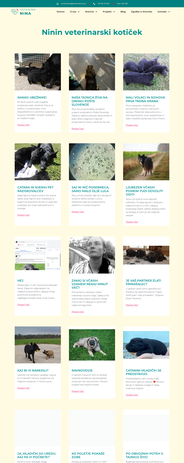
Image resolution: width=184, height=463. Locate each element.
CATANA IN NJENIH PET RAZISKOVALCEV (35, 189)
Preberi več (23, 125)
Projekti (107, 11)
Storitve (89, 11)
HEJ (20, 280)
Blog (123, 11)
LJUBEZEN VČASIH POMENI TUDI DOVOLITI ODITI (144, 191)
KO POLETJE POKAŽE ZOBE (88, 455)
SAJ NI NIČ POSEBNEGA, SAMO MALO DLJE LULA (90, 189)
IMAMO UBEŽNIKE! (31, 97)
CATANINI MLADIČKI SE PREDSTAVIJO (143, 372)
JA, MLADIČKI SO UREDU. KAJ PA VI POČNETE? (36, 455)
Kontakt (162, 11)
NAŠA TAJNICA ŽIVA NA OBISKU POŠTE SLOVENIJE (89, 101)
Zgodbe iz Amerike (141, 11)
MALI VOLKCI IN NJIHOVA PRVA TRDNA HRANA (145, 99)
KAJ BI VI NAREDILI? (32, 370)
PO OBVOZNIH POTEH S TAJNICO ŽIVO (144, 455)
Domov (61, 11)
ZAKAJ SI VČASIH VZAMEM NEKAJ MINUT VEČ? (90, 284)
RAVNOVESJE (82, 370)
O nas (73, 11)
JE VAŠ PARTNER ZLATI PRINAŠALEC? (143, 282)
